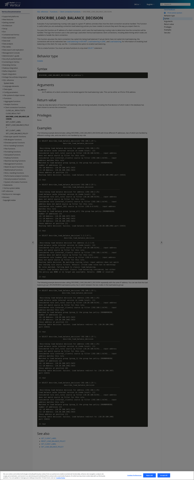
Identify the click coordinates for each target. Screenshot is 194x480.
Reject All (149, 475)
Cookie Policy (60, 478)
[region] (97, 475)
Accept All (163, 475)
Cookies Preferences (134, 475)
